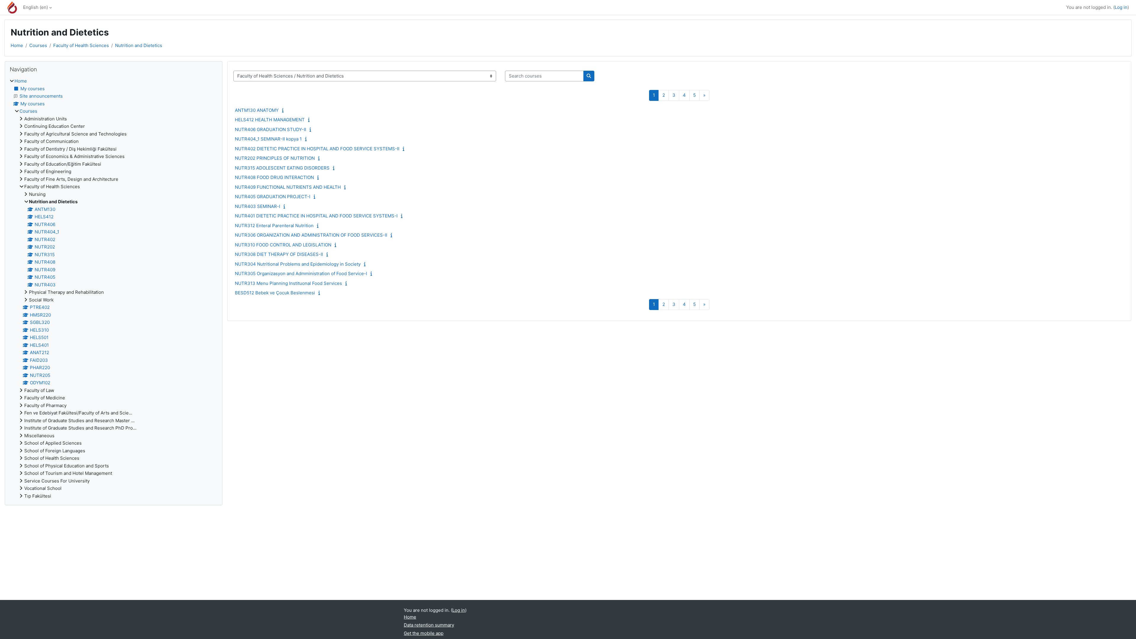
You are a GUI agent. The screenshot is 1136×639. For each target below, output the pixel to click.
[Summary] (284, 110)
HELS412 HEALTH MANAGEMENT (270, 119)
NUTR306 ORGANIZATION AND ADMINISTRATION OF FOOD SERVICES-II (311, 235)
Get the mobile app (423, 633)
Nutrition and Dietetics (138, 45)
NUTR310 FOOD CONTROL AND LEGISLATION (283, 245)
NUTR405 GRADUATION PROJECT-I (272, 196)
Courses (38, 45)
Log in (1121, 7)
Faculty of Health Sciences (81, 45)
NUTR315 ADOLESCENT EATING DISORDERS (282, 168)
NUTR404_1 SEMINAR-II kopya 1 (268, 139)
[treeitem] (113, 288)
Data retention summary (429, 625)
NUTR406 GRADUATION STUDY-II (270, 129)
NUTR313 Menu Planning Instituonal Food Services (288, 283)
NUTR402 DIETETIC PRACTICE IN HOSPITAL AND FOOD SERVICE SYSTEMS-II (317, 148)
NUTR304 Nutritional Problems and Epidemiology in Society (298, 264)
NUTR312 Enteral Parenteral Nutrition (274, 225)
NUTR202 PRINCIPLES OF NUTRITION (275, 158)
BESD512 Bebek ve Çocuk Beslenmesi (275, 293)
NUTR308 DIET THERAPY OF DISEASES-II (279, 254)
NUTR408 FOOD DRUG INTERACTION (274, 177)
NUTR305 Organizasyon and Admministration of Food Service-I (301, 273)
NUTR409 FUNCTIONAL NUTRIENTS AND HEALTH (288, 187)
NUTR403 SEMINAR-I (257, 206)
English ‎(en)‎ (35, 7)
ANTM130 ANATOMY (257, 110)
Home (17, 45)
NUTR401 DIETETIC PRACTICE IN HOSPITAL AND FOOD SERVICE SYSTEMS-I (316, 216)
